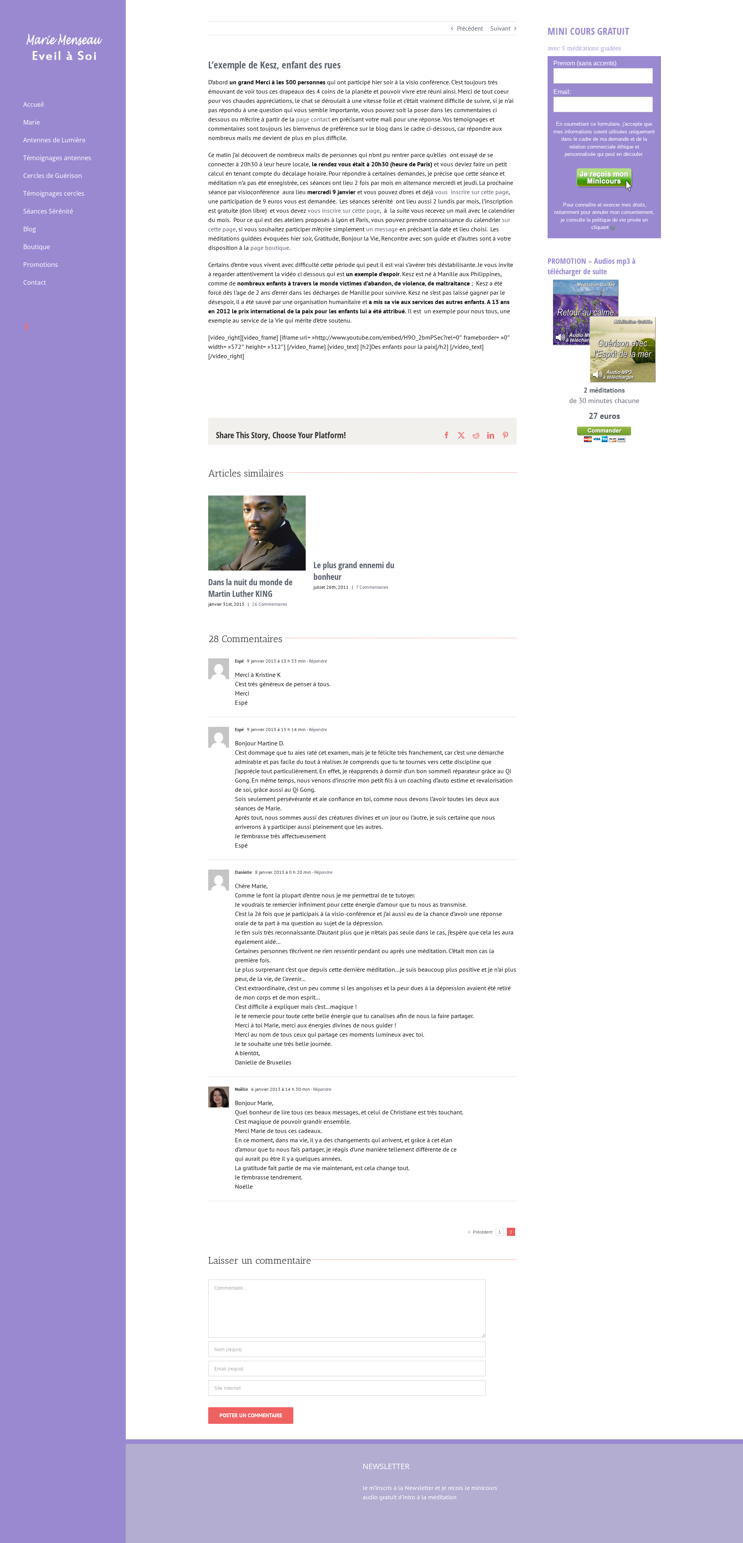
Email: (562, 92)
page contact (312, 119)
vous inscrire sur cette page (471, 192)
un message (382, 229)
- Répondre (316, 661)
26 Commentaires (269, 604)
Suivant (500, 28)
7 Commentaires (372, 587)
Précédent (470, 28)
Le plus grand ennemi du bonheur (353, 570)
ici (612, 227)
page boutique (269, 247)
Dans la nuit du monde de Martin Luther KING (250, 587)
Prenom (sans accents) (584, 63)
